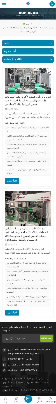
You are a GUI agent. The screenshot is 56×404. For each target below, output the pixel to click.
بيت (27, 24)
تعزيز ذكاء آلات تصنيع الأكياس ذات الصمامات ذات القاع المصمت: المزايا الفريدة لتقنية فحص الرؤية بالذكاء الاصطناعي (28, 101)
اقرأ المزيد (12, 181)
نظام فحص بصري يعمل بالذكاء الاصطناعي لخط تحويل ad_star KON (26, 303)
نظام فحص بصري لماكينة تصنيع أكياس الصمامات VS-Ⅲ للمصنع (26, 163)
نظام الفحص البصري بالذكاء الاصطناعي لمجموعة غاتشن (27, 297)
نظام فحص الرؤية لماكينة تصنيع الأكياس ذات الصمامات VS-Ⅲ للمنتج (27, 171)
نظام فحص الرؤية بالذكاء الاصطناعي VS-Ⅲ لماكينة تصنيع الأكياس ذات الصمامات (26, 154)
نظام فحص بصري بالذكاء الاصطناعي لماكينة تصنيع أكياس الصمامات (27, 290)
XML (37, 383)
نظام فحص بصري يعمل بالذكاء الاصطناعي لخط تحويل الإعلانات (26, 281)
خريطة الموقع (9, 383)
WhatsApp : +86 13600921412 (22, 370)
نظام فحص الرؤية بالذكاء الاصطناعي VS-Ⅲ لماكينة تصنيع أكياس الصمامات (26, 146)
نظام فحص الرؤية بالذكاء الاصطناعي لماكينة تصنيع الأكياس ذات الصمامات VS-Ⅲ (27, 138)
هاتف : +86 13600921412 (20, 359)
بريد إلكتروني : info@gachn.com (23, 365)
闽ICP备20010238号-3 (41, 390)
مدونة (20, 383)
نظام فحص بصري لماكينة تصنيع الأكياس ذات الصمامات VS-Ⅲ (28, 129)
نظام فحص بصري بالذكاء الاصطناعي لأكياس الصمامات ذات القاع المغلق (27, 273)
